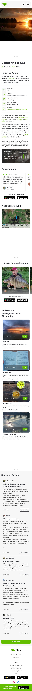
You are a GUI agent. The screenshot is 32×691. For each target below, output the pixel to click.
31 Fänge (19, 120)
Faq (16, 673)
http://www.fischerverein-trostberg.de (17, 109)
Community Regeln (16, 668)
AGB (16, 659)
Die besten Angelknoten (16, 671)
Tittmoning (11, 78)
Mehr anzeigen (16, 642)
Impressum (16, 657)
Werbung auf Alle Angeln (16, 665)
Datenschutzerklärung (16, 654)
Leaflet (3, 224)
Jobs (16, 662)
